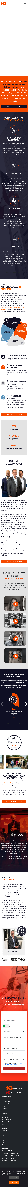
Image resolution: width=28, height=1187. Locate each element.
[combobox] (6, 1026)
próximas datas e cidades (13, 866)
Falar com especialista (13, 273)
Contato (4, 1108)
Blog (3, 1106)
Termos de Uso (13, 1064)
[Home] (14, 1088)
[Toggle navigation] (25, 3)
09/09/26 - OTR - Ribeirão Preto (10, 1156)
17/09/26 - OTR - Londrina (9, 1160)
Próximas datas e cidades (9, 1163)
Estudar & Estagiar (7, 1122)
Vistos (4, 1128)
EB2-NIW (4, 1130)
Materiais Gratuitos (7, 1111)
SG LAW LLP (5, 1104)
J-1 (2, 1133)
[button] (26, 704)
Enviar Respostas (14, 1069)
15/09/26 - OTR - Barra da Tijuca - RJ (12, 1158)
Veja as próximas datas (13, 801)
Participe (15, 38)
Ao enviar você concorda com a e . (13, 1064)
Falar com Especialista (13, 106)
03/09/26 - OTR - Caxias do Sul (10, 1153)
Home (4, 1099)
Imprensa (5, 1113)
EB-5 (3, 1145)
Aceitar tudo (14, 1182)
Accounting (5, 1124)
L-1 (3, 1142)
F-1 (3, 1140)
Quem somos (6, 1101)
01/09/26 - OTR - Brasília (8, 1151)
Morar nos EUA (6, 1119)
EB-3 (3, 1137)
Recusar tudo (14, 1178)
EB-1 (3, 1135)
